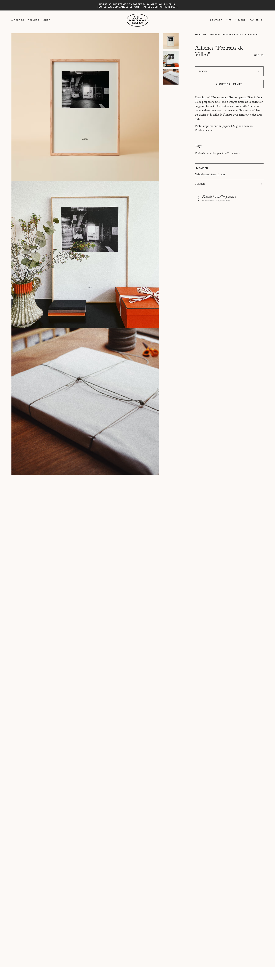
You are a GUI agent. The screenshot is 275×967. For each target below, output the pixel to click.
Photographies (212, 34)
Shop (46, 20)
